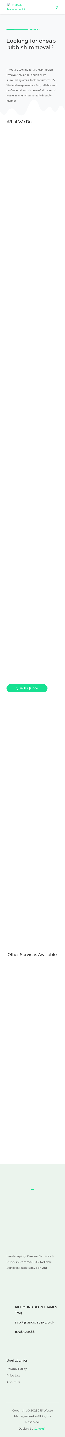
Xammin (40, 1428)
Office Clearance (29, 266)
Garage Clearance (30, 206)
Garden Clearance (30, 285)
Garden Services (29, 323)
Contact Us (32, 1203)
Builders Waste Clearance (35, 170)
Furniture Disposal (30, 304)
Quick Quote (31, 427)
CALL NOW (20, 58)
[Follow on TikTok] (25, 1279)
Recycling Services (30, 187)
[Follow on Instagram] (9, 1279)
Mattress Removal (32, 1137)
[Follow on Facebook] (17, 1279)
